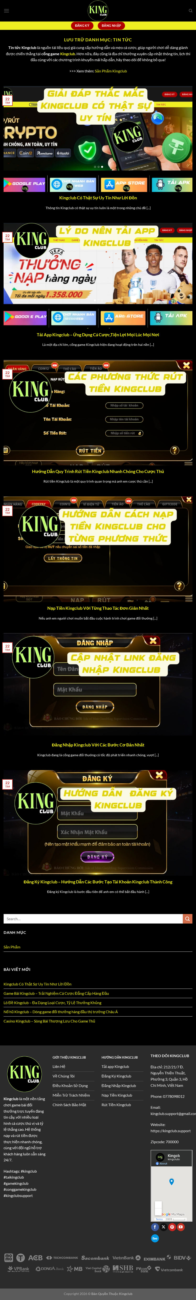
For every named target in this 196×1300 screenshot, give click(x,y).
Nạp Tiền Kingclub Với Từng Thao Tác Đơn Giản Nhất (98, 608)
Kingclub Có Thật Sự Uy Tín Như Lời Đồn (98, 197)
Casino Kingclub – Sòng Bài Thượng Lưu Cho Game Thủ (50, 1021)
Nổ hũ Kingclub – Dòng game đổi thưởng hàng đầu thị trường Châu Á (61, 1011)
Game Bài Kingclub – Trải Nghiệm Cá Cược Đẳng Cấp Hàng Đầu (56, 993)
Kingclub (67, 53)
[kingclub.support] (98, 11)
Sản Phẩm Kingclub (111, 71)
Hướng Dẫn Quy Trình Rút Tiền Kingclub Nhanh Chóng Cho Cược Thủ (98, 471)
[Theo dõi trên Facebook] (155, 1227)
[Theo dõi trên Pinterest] (172, 1227)
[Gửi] (187, 918)
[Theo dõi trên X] (164, 1227)
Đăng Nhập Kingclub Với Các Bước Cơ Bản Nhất (98, 744)
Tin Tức (10, 956)
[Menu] (6, 10)
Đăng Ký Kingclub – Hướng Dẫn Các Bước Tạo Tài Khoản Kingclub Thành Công (98, 881)
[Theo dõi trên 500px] (155, 1238)
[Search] (190, 10)
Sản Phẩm (12, 947)
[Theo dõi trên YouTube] (181, 1227)
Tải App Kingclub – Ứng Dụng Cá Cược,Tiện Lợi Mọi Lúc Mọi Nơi (98, 334)
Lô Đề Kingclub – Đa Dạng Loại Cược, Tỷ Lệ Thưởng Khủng (52, 1002)
